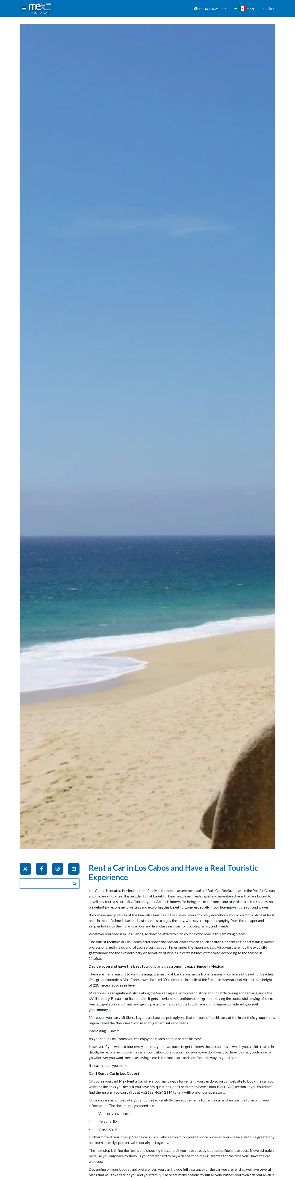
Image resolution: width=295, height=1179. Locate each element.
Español (268, 9)
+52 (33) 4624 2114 (212, 9)
